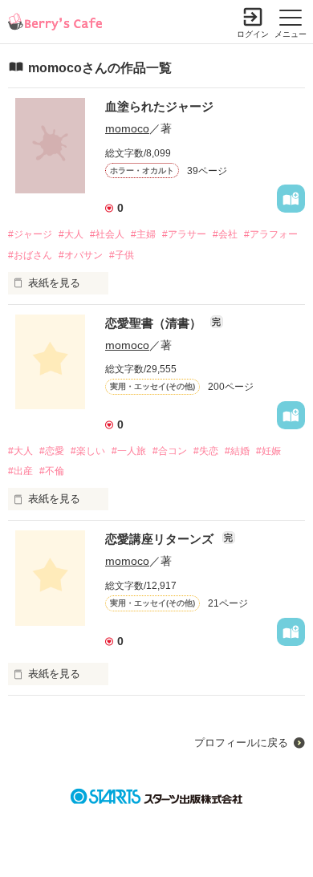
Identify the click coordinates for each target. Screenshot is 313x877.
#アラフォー (271, 234)
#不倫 (51, 471)
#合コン (169, 451)
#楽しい (88, 451)
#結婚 (237, 451)
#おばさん (30, 255)
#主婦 (143, 234)
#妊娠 (268, 451)
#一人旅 (129, 451)
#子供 (121, 255)
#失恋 (205, 451)
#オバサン (81, 255)
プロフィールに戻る (241, 743)
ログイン (253, 34)
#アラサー (184, 234)
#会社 (225, 234)
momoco (127, 128)
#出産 (20, 471)
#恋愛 (51, 451)
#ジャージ (30, 234)
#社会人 (107, 234)
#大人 (71, 234)
